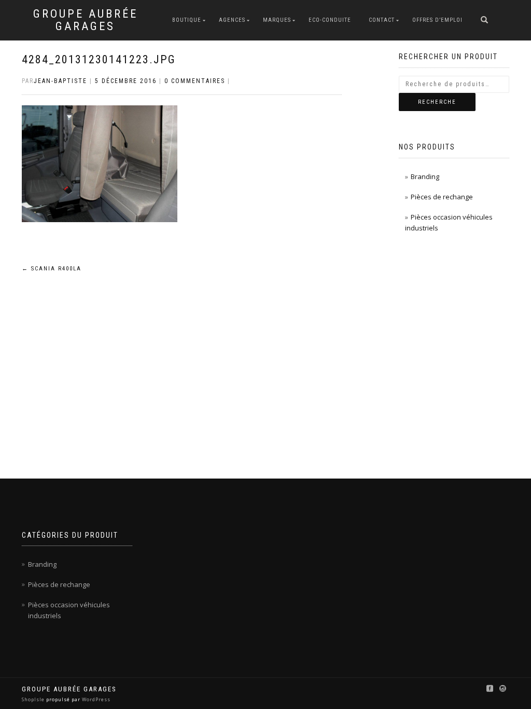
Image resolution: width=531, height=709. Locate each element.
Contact (382, 20)
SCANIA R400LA (51, 268)
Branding (425, 176)
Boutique (186, 20)
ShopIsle (34, 699)
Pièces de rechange (442, 196)
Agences (232, 20)
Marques (277, 20)
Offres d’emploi (437, 20)
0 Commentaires (194, 81)
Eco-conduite (330, 20)
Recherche (437, 102)
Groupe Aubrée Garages (85, 20)
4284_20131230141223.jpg (99, 59)
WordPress (95, 699)
